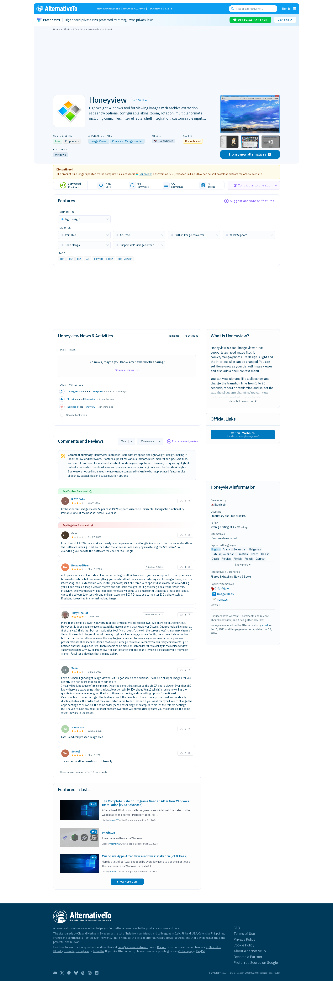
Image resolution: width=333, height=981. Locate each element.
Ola (79, 933)
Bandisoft (220, 504)
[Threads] (83, 973)
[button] (140, 100)
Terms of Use (244, 933)
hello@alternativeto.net (133, 947)
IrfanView (222, 589)
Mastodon (215, 947)
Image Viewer (99, 141)
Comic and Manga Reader (127, 141)
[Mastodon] (69, 973)
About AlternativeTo (250, 951)
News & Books (242, 576)
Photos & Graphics (222, 576)
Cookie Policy (244, 945)
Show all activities (76, 415)
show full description (242, 401)
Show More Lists (127, 881)
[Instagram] (90, 973)
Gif (87, 259)
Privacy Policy (244, 939)
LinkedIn (98, 951)
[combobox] (253, 8)
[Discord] (55, 973)
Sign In (286, 8)
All (124, 441)
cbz (70, 259)
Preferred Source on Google (256, 962)
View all (215, 605)
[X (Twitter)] (62, 973)
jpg (79, 259)
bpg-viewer (125, 259)
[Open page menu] (295, 8)
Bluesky (58, 951)
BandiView (145, 174)
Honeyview (97, 391)
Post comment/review (185, 441)
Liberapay (186, 951)
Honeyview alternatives (247, 154)
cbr (62, 259)
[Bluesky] (76, 973)
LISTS (168, 9)
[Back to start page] (62, 8)
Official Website (243, 434)
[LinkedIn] (97, 973)
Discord (161, 947)
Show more (243, 565)
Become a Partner (248, 957)
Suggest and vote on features (252, 201)
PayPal (200, 951)
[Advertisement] (166, 62)
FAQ (237, 928)
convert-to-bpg (103, 259)
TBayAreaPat (79, 613)
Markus (91, 933)
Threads (69, 951)
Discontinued (64, 169)
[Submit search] (232, 8)
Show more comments (73, 772)
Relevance (148, 441)
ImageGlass (225, 594)
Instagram (82, 951)
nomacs (222, 599)
